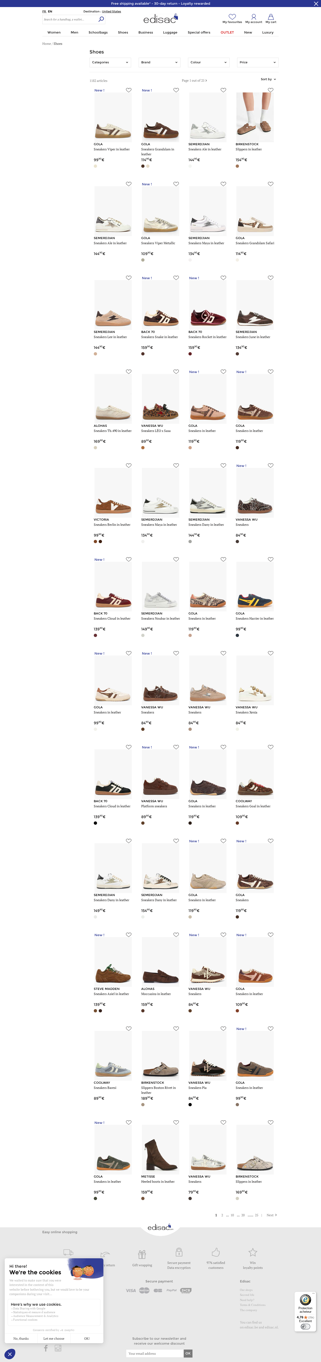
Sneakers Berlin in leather (112, 524)
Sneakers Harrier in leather (255, 618)
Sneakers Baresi (105, 1087)
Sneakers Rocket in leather (207, 337)
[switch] (305, 1326)
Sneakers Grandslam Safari (255, 243)
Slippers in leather (249, 149)
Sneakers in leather (202, 430)
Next (267, 1215)
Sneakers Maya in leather (206, 243)
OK (188, 1353)
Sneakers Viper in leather (112, 149)
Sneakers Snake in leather (159, 337)
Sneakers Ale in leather (204, 149)
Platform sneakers (154, 806)
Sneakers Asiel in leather (111, 994)
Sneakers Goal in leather (253, 806)
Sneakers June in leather (253, 337)
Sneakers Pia (197, 1087)
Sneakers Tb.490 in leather (113, 430)
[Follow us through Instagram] (58, 1349)
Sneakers (242, 524)
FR (44, 11)
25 (257, 1215)
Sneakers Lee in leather (110, 337)
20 (243, 1215)
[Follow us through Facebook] (46, 1349)
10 (233, 1215)
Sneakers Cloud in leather (112, 618)
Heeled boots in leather (158, 1181)
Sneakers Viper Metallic (158, 243)
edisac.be (251, 1327)
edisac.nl (271, 1327)
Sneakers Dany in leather (206, 524)
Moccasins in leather (156, 994)
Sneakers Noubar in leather (160, 618)
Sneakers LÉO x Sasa (156, 430)
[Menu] (313, 1294)
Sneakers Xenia (246, 712)
